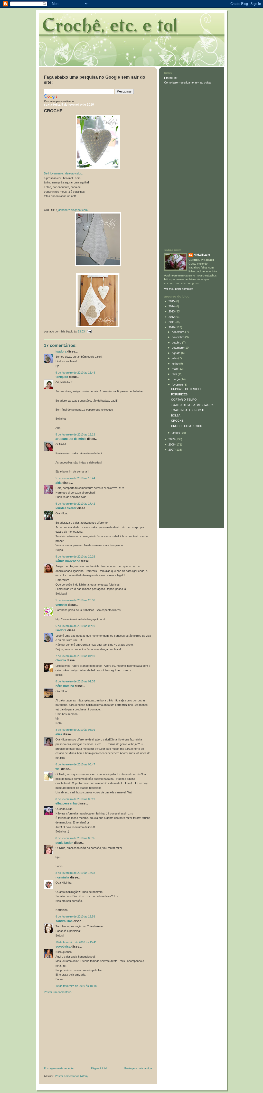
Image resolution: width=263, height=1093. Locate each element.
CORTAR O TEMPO (184, 399)
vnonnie (61, 605)
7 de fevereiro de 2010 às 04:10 (75, 655)
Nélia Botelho (64, 686)
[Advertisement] (82, 1031)
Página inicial (99, 1068)
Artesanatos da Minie (70, 439)
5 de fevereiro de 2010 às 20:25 (75, 556)
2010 (171, 327)
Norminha (62, 877)
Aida (58, 483)
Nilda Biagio (202, 254)
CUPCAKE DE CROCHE (186, 389)
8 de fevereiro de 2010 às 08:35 (75, 838)
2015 (171, 301)
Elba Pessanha (66, 803)
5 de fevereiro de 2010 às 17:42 (75, 503)
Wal (57, 769)
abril (175, 374)
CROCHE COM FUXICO (186, 426)
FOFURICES (179, 394)
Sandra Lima (64, 921)
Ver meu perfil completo (178, 288)
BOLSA (175, 415)
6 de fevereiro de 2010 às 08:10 (75, 625)
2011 (171, 321)
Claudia (60, 660)
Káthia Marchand (67, 561)
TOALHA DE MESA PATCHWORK (192, 404)
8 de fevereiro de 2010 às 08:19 (75, 799)
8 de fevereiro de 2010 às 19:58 (75, 916)
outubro (177, 342)
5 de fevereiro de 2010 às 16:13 (75, 434)
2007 (171, 449)
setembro (178, 347)
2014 (171, 306)
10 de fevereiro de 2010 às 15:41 (76, 942)
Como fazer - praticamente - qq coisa (187, 82)
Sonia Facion (64, 843)
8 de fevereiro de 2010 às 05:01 (75, 729)
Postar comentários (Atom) (72, 1076)
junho (175, 363)
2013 (171, 311)
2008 (171, 444)
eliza (58, 734)
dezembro (178, 332)
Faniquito (61, 377)
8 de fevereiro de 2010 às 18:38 (75, 872)
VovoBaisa (63, 946)
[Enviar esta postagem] (89, 331)
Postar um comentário (57, 992)
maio (175, 368)
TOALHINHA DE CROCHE (188, 410)
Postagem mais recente (58, 1068)
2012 (171, 316)
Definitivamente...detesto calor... (63, 173)
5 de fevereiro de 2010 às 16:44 (75, 478)
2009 (171, 439)
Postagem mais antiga (138, 1068)
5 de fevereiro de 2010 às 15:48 (75, 372)
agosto (176, 353)
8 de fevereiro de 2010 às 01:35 (75, 681)
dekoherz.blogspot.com (73, 209)
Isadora (61, 351)
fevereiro (178, 384)
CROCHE (53, 110)
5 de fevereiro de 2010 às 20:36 (75, 600)
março (176, 379)
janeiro (176, 432)
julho (175, 358)
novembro (178, 337)
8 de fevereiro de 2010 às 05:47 (75, 764)
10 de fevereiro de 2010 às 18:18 (76, 985)
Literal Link (170, 77)
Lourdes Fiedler (66, 508)
